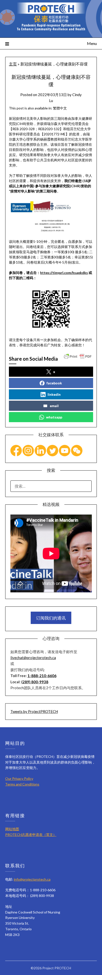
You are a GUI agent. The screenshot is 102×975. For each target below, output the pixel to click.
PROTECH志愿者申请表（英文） (30, 834)
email (54, 406)
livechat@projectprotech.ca (33, 657)
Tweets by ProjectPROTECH (34, 711)
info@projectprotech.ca (32, 879)
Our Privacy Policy (19, 778)
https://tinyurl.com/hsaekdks (64, 272)
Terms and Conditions (22, 784)
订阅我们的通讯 (51, 618)
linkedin (54, 394)
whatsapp (54, 417)
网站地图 (12, 829)
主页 (13, 64)
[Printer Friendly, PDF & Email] (77, 356)
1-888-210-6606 (41, 675)
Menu (92, 43)
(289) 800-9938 (34, 682)
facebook (54, 383)
